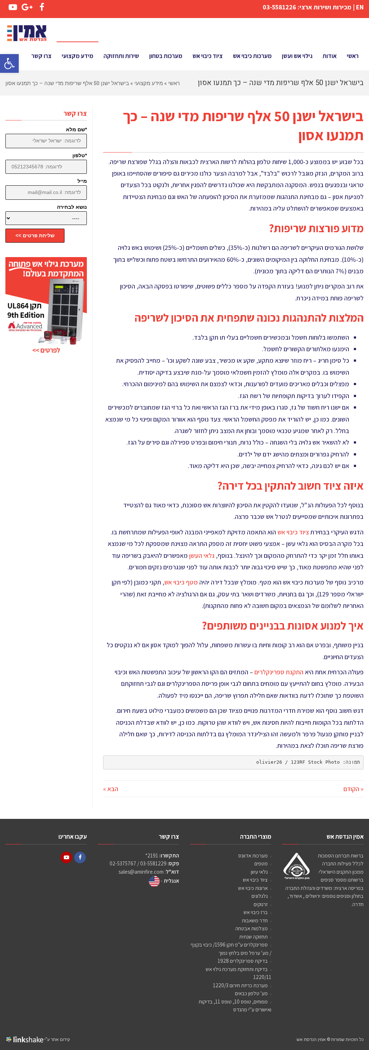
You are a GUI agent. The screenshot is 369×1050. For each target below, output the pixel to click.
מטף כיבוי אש (181, 582)
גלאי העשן (201, 555)
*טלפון (79, 155)
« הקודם (353, 789)
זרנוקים (261, 904)
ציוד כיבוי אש (293, 532)
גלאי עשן (259, 871)
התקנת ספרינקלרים (278, 672)
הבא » (110, 789)
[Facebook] (80, 857)
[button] (9, 63)
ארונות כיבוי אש (253, 887)
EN (360, 7)
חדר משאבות (255, 920)
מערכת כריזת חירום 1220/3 (240, 985)
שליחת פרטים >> (34, 235)
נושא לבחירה (72, 206)
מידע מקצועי (148, 83)
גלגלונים (260, 895)
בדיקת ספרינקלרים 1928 (243, 960)
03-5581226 (279, 7)
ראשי (174, 83)
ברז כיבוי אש (256, 912)
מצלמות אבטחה (251, 928)
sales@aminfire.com (141, 871)
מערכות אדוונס (253, 855)
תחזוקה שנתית (253, 936)
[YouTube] (66, 857)
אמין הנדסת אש (311, 1039)
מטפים (261, 863)
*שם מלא (76, 129)
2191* (151, 855)
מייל (82, 181)
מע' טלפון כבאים (251, 993)
